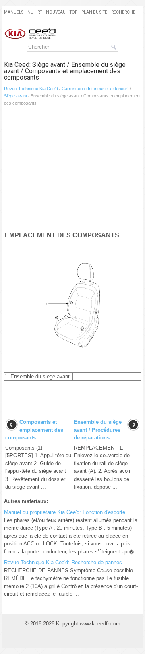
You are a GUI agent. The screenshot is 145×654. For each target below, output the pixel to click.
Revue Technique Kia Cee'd (31, 88)
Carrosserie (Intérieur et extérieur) (95, 88)
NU (30, 12)
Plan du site (94, 12)
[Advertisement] (72, 170)
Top (73, 12)
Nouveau (56, 12)
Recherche (123, 12)
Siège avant (15, 95)
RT (39, 12)
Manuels (13, 12)
